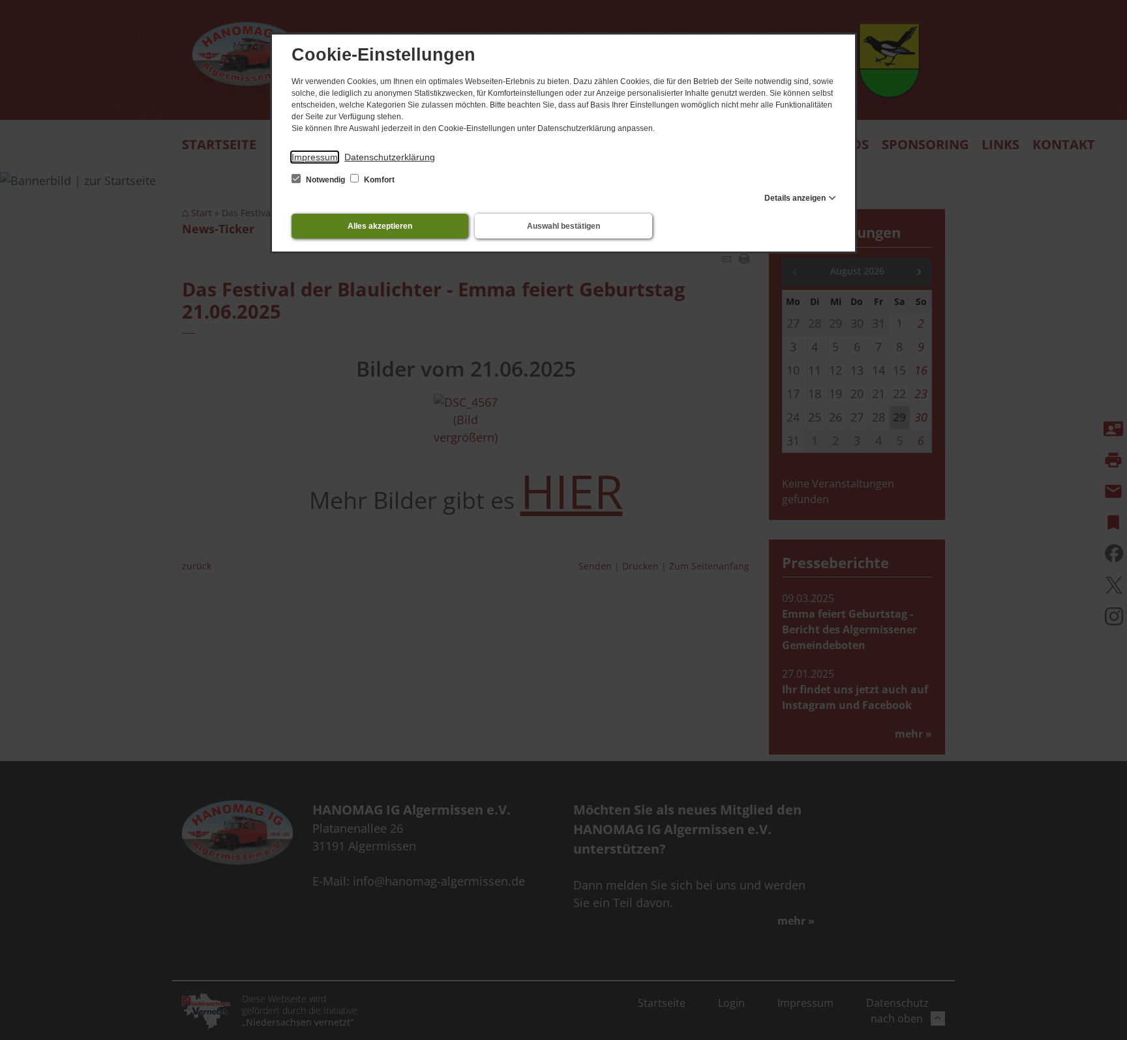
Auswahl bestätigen (563, 226)
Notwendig (325, 179)
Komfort (378, 179)
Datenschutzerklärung (389, 157)
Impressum (315, 157)
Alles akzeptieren (380, 226)
